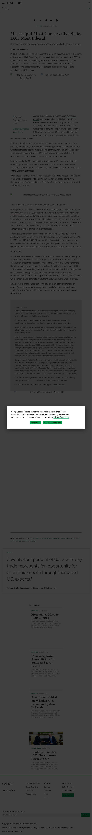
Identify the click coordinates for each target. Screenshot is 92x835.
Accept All (35, 423)
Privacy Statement (61, 417)
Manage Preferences (52, 423)
